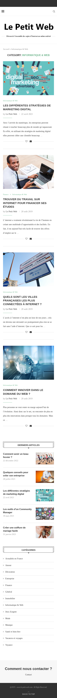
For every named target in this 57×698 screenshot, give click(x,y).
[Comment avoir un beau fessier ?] (45, 458)
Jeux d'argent (11, 612)
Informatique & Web (14, 605)
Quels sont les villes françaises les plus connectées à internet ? (22, 300)
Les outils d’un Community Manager (17, 511)
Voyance (8, 645)
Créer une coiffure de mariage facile (14, 529)
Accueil (6, 49)
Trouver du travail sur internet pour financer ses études (25, 203)
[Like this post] (26, 141)
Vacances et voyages (13, 638)
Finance (8, 585)
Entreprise (9, 578)
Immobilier (10, 598)
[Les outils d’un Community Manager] (45, 514)
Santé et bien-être (12, 632)
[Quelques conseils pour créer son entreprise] (45, 477)
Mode (7, 618)
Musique (9, 625)
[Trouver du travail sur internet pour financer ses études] (28, 172)
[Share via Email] (31, 141)
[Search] (53, 11)
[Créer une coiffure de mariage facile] (45, 532)
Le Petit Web (11, 114)
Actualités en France (14, 558)
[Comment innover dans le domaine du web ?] (28, 363)
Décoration (10, 572)
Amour (8, 565)
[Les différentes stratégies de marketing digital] (28, 78)
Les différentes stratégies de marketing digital (16, 492)
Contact (28, 674)
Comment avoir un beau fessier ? (15, 455)
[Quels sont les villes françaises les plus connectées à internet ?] (28, 269)
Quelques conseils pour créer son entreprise (15, 474)
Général (8, 592)
